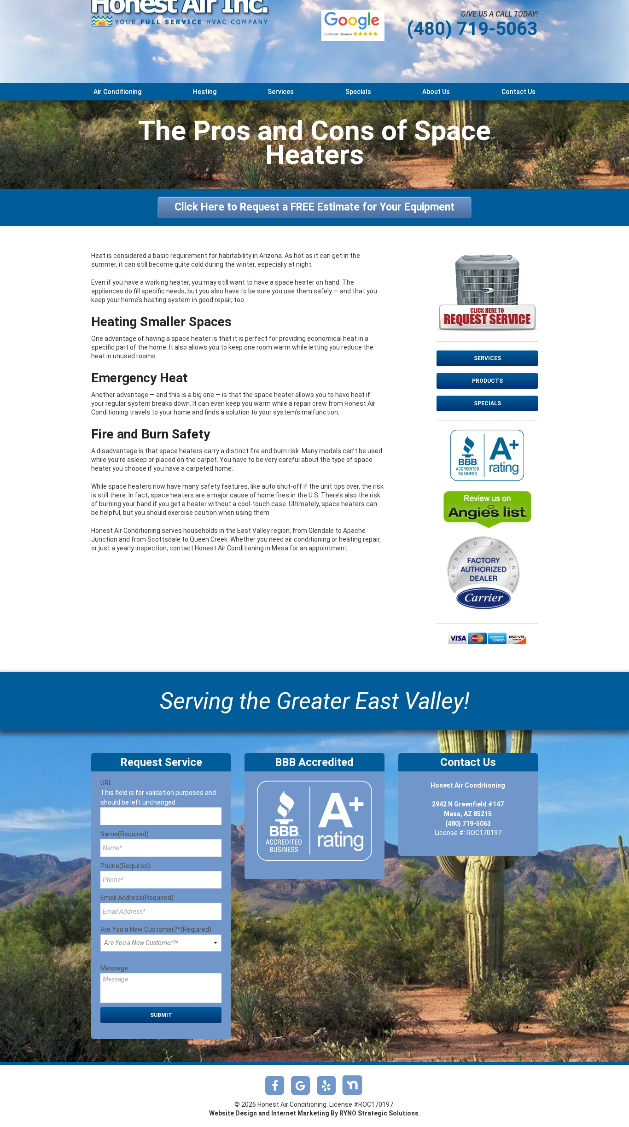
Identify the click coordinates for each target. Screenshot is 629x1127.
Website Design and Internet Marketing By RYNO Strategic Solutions (314, 1113)
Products (487, 381)
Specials (358, 91)
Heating (204, 91)
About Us (436, 91)
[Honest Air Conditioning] (181, 25)
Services (281, 91)
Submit (161, 1015)
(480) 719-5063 (472, 29)
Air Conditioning (117, 91)
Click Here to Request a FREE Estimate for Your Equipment (314, 207)
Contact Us (518, 91)
